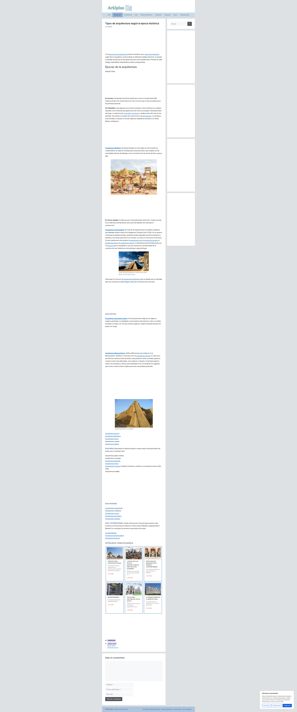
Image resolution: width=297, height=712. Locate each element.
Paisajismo (158, 15)
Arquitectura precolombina (114, 230)
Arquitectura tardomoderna (114, 535)
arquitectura (147, 116)
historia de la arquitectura (117, 54)
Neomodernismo (113, 597)
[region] (277, 700)
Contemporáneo (184, 15)
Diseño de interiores (146, 15)
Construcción (128, 15)
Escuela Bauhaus (111, 533)
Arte (136, 15)
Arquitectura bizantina (112, 461)
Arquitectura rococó (112, 513)
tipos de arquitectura (152, 54)
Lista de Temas (177, 709)
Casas (175, 15)
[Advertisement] (133, 41)
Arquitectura (117, 15)
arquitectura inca (136, 240)
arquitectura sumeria (143, 356)
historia (110, 246)
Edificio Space (111, 645)
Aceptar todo (287, 705)
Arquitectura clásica (112, 444)
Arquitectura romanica (112, 466)
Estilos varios (112, 643)
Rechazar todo (277, 705)
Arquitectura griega (111, 439)
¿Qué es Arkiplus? (187, 709)
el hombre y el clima (131, 113)
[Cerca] (292, 692)
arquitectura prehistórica (131, 279)
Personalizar (266, 705)
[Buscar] (189, 24)
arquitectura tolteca (127, 243)
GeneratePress (124, 709)
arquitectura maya (111, 243)
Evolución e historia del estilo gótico (133, 599)
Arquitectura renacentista (114, 508)
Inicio (109, 15)
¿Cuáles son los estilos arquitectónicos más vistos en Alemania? (133, 565)
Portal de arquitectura (166, 709)
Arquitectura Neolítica (113, 148)
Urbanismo (168, 15)
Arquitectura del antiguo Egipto (116, 318)
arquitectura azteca (151, 240)
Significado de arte (112, 647)
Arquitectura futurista (112, 538)
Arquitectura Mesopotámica (115, 353)
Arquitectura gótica (111, 463)
